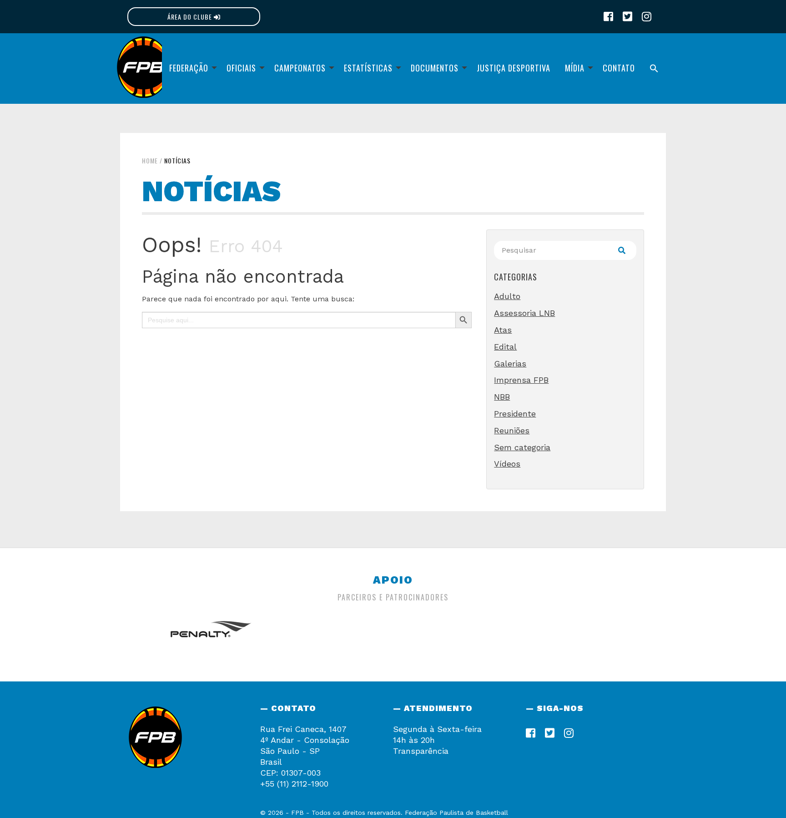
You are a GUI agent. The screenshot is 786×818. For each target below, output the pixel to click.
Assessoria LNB (524, 313)
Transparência (420, 751)
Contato (619, 68)
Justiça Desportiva (513, 68)
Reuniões (511, 430)
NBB (502, 396)
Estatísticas (368, 68)
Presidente (515, 413)
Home (150, 160)
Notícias (177, 160)
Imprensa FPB (521, 380)
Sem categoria (522, 447)
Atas (503, 330)
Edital (505, 346)
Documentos (434, 68)
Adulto (507, 296)
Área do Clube (190, 16)
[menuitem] (190, 68)
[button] (654, 68)
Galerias (510, 363)
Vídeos (507, 463)
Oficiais (241, 68)
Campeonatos (300, 68)
